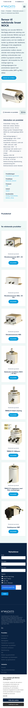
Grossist (3, 667)
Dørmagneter (4, 640)
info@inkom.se (20, 1)
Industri (8, 191)
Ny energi (4, 672)
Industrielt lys (4, 636)
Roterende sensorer (11, 180)
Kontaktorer (4, 638)
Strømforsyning (5, 650)
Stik (2, 652)
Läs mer (5, 695)
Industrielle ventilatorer (7, 647)
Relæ (12, 198)
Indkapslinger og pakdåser (8, 645)
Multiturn (8, 198)
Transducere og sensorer (12, 176)
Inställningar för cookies (13, 704)
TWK (7, 186)
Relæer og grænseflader (8, 655)
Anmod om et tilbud (8, 78)
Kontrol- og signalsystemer (8, 659)
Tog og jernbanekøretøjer (8, 670)
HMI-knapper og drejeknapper (9, 657)
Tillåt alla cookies (13, 700)
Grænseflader (14, 196)
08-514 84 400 (8, 1)
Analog (8, 196)
